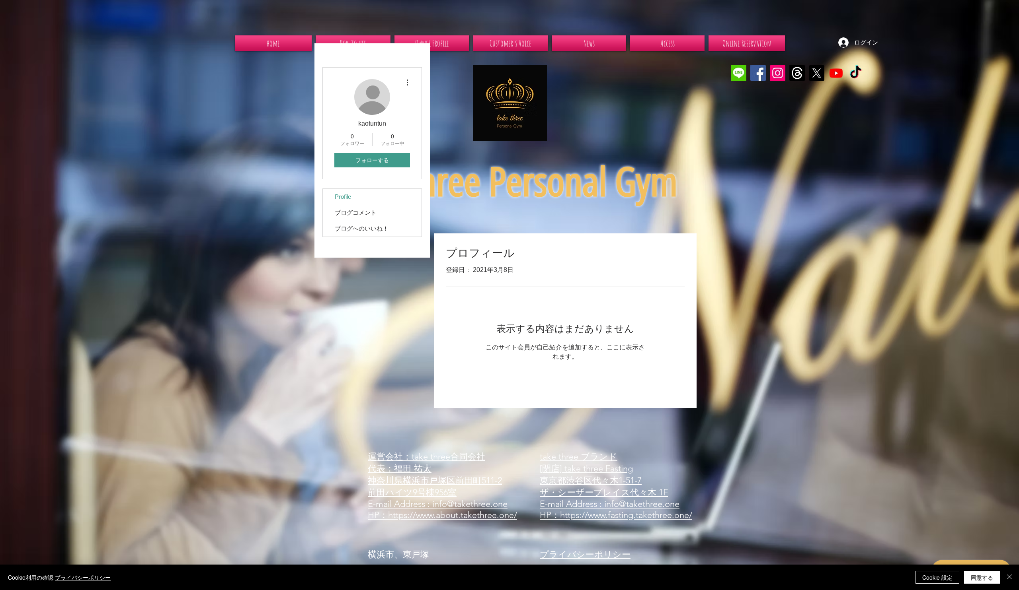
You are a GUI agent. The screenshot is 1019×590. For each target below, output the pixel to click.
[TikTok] (855, 73)
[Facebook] (758, 73)
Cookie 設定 (937, 577)
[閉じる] (1009, 577)
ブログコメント (356, 212)
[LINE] (738, 73)
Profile (343, 196)
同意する (982, 577)
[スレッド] (797, 73)
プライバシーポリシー (83, 577)
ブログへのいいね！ (361, 228)
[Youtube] (836, 73)
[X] (816, 73)
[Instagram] (777, 73)
